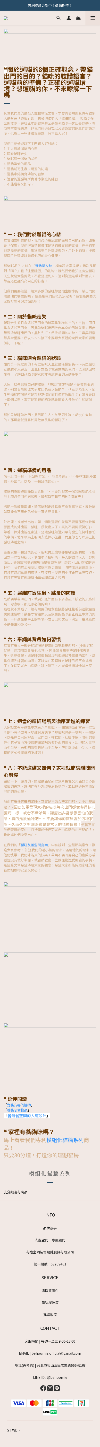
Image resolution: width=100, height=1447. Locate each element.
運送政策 (50, 1314)
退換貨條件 (50, 1290)
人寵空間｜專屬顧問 (50, 1239)
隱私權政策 (50, 1302)
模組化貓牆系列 (65, 1139)
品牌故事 (50, 1227)
